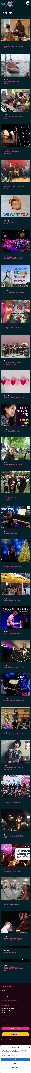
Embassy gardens (6, 986)
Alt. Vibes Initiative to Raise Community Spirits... (12, 363)
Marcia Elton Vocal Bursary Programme (12, 152)
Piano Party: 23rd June (10, 533)
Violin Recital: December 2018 (12, 566)
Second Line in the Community (13, 871)
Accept (15, 1059)
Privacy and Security (17, 1070)
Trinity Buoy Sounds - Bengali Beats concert (14, 187)
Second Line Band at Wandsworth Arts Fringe (14, 498)
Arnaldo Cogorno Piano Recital (13, 633)
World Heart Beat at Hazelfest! (13, 464)
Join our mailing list (15, 1028)
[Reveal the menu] (28, 3)
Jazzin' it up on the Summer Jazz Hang (13, 117)
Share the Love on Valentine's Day (14, 397)
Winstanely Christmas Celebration (14, 734)
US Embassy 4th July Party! (12, 802)
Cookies (10, 1070)
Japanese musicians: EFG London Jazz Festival (14, 768)
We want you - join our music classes (12, 222)
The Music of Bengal (10, 952)
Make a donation (15, 1034)
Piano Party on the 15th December (14, 700)
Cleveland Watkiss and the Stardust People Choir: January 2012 (13, 968)
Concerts (11, 1000)
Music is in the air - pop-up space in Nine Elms (14, 328)
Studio (15, 1000)
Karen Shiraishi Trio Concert (12, 431)
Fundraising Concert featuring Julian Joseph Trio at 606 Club (13, 939)
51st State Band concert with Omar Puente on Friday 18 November (14, 257)
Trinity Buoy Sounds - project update (12, 82)
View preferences (15, 1067)
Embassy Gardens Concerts (12, 600)
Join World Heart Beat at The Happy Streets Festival (14, 293)
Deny (15, 1063)
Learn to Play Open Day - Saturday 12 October (14, 47)
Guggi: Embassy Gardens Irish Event (14, 667)
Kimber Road (5, 1006)
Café (19, 1000)
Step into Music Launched (11, 904)
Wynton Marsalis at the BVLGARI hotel (13, 837)
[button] (29, 1047)
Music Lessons (5, 1000)
